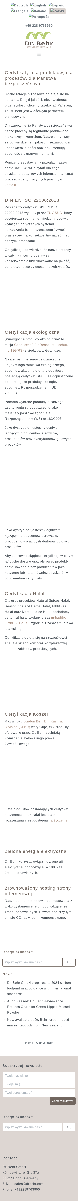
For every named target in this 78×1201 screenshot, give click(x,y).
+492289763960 (27, 1189)
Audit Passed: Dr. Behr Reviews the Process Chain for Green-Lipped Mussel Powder (38, 1006)
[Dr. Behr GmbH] (39, 40)
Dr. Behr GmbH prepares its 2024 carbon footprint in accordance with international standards (39, 988)
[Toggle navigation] (39, 54)
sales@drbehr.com (29, 1184)
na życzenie (58, 820)
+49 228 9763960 (39, 25)
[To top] (39, 1051)
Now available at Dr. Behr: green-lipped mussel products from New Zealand (38, 1022)
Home (29, 1042)
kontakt (10, 185)
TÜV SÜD (54, 213)
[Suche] (69, 962)
